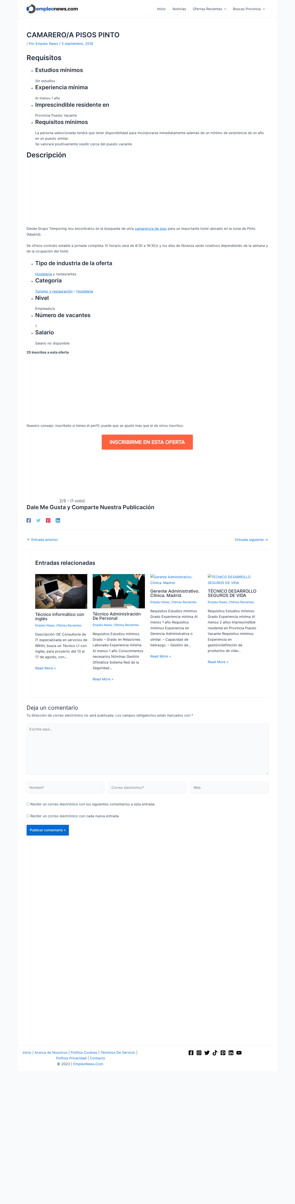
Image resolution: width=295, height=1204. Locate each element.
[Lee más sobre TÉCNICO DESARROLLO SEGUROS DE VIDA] (234, 579)
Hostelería (43, 274)
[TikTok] (215, 1052)
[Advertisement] (147, 194)
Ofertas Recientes (68, 625)
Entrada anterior (42, 539)
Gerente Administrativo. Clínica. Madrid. (175, 593)
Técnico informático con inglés (59, 616)
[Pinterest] (48, 520)
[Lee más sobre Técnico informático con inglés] (61, 591)
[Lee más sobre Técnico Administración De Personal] (119, 591)
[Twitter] (38, 520)
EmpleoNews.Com (88, 1064)
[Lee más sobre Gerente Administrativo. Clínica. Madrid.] (176, 579)
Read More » (45, 668)
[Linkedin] (58, 520)
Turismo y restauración (54, 291)
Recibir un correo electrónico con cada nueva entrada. (74, 816)
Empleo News (44, 625)
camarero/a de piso (151, 228)
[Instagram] (199, 1052)
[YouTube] (239, 1052)
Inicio (27, 1052)
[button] (224, 8)
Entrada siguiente (251, 539)
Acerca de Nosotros (51, 1052)
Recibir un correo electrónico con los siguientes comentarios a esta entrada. (92, 804)
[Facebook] (29, 520)
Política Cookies (84, 1052)
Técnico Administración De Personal (117, 616)
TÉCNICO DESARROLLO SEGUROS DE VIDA (232, 593)
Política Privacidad (71, 1058)
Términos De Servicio (117, 1052)
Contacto (97, 1058)
